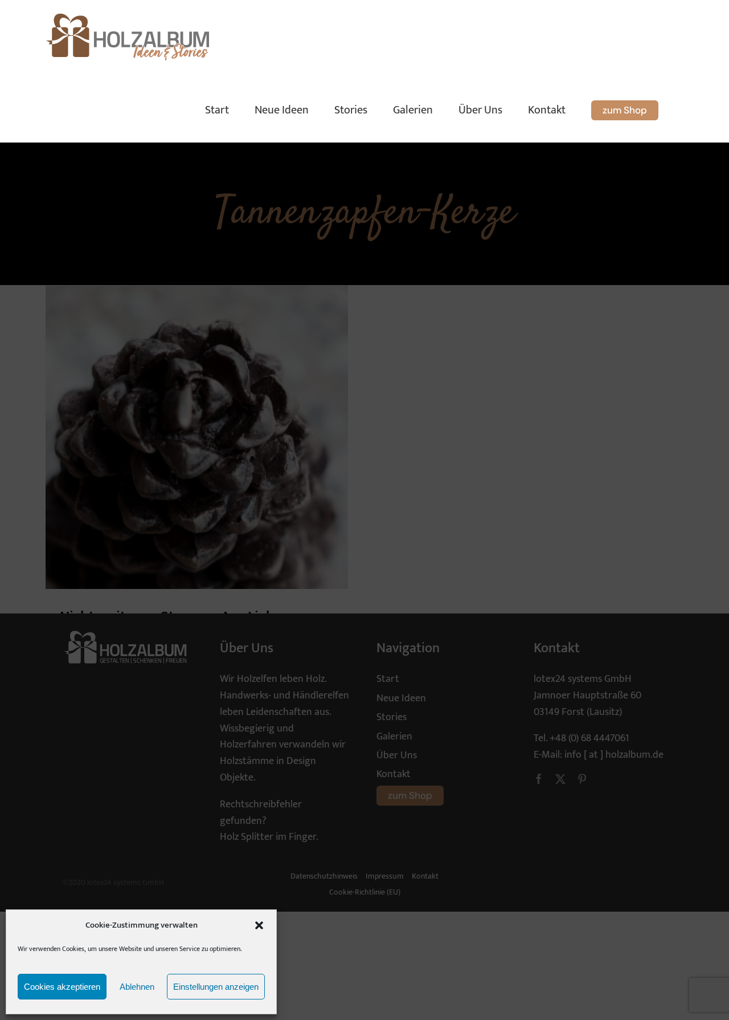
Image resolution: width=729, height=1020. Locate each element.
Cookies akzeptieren (62, 986)
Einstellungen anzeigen (216, 986)
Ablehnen (137, 986)
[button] (259, 925)
